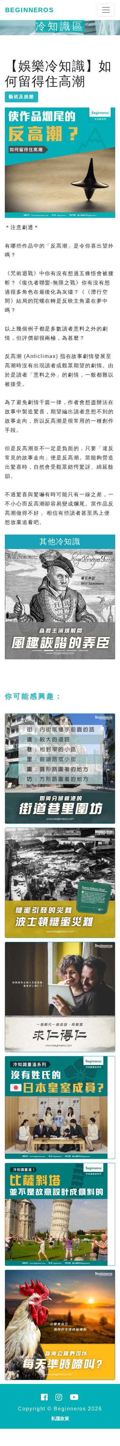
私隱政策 (60, 1418)
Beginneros (29, 9)
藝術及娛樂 (21, 96)
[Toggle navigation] (106, 10)
